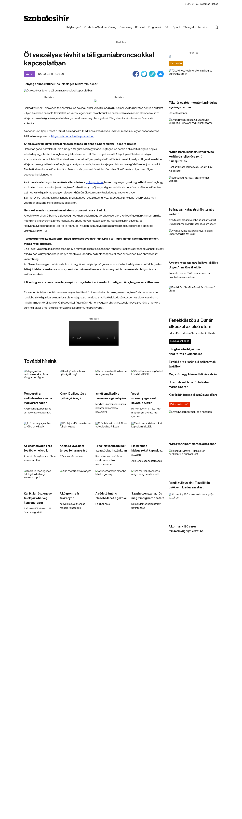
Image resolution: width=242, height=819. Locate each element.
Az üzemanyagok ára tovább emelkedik (38, 448)
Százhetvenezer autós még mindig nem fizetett (147, 496)
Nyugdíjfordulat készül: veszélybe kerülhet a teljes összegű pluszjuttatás (191, 156)
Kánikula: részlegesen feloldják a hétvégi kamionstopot (38, 498)
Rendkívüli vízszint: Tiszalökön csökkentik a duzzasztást (189, 485)
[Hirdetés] (119, 101)
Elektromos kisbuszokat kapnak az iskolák (147, 450)
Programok (154, 27)
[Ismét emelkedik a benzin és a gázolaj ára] (111, 379)
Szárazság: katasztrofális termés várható (191, 212)
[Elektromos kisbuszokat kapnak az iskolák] (147, 431)
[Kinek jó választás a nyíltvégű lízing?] (76, 379)
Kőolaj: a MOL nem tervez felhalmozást (73, 448)
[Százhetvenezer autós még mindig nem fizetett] (147, 479)
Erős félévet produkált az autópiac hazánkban (111, 448)
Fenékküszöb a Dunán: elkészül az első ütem (192, 323)
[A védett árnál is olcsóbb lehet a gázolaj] (111, 479)
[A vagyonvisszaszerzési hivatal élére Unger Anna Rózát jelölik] (193, 243)
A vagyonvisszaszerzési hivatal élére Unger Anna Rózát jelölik (193, 265)
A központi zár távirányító (69, 496)
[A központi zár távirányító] (76, 479)
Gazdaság (126, 27)
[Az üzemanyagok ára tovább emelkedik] (40, 431)
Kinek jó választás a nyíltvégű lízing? (73, 396)
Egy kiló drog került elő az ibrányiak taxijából (192, 364)
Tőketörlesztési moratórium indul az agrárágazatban (193, 105)
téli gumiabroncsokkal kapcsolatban (72, 136)
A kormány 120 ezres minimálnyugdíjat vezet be (186, 529)
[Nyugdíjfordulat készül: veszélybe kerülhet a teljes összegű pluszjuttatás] (193, 132)
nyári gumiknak (94, 182)
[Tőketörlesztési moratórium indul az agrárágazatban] (193, 83)
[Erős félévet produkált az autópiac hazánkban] (111, 431)
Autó (29, 74)
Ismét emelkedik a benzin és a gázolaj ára (110, 396)
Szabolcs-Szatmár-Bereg (100, 27)
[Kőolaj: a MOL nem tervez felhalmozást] (76, 431)
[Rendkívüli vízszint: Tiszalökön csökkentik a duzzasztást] (193, 463)
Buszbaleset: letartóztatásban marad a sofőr (189, 384)
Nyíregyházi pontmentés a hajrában (192, 443)
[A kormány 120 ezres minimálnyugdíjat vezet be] (193, 507)
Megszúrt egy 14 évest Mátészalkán (193, 374)
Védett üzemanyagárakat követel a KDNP (143, 398)
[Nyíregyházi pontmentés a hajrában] (193, 424)
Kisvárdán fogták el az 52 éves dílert (193, 394)
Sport (176, 27)
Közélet (140, 27)
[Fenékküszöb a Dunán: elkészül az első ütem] (193, 300)
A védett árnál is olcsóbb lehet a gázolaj (110, 496)
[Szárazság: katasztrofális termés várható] (193, 190)
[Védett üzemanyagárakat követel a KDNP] (147, 379)
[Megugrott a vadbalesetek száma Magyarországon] (40, 379)
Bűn (167, 27)
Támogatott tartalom (195, 27)
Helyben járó (73, 27)
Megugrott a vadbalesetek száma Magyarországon (38, 398)
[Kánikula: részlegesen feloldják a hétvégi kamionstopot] (40, 479)
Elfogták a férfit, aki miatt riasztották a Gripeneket (186, 351)
